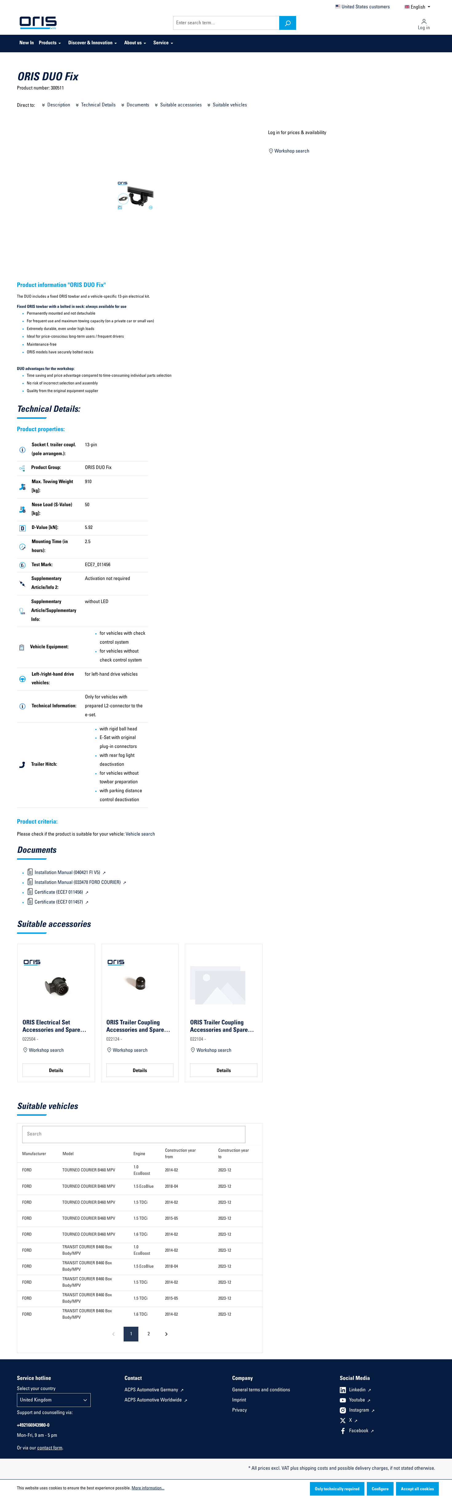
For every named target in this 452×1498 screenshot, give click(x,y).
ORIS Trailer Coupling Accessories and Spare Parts (135, 1026)
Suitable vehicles (229, 105)
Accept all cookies (417, 1489)
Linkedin (358, 1390)
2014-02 (171, 1170)
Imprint (239, 1400)
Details (56, 1071)
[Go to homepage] (38, 23)
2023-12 (224, 1170)
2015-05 (171, 1219)
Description (58, 105)
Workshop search (291, 151)
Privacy (239, 1410)
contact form (49, 1448)
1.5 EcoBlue (143, 1187)
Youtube (357, 1400)
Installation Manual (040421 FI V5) (67, 873)
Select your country (36, 1389)
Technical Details (98, 105)
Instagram (359, 1410)
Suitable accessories (180, 105)
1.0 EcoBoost (141, 1170)
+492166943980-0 (33, 1425)
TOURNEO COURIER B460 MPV (88, 1170)
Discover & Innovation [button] (90, 43)
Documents (137, 105)
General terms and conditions (261, 1390)
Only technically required (337, 1489)
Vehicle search (140, 834)
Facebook (359, 1431)
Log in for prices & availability (297, 133)
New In (26, 43)
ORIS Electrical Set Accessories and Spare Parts (51, 1026)
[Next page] (166, 1334)
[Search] (287, 23)
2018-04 (171, 1187)
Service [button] (161, 43)
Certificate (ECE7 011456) (59, 892)
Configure (380, 1489)
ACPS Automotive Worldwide (154, 1400)
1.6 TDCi (140, 1235)
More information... (148, 1488)
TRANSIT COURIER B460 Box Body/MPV (87, 1250)
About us (133, 43)
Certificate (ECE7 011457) (59, 902)
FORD (27, 1170)
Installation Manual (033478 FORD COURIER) (78, 882)
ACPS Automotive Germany (152, 1390)
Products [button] (48, 43)
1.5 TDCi (140, 1203)
